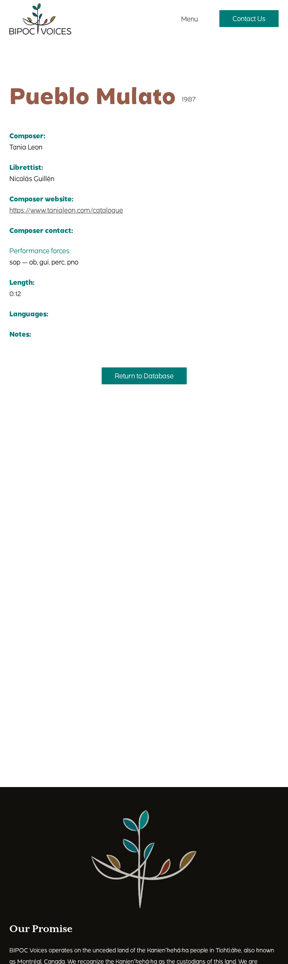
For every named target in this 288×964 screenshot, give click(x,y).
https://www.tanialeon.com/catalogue (66, 210)
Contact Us (249, 18)
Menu (189, 19)
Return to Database (144, 375)
